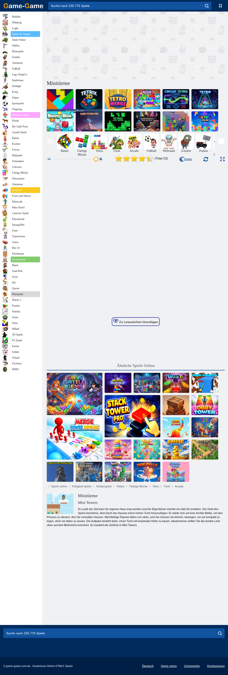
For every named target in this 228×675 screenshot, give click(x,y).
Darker (188, 159)
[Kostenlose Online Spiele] (23, 5)
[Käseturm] (176, 450)
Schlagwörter (192, 666)
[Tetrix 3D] (89, 99)
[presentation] (50, 141)
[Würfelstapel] (176, 427)
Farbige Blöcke (138, 486)
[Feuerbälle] (147, 472)
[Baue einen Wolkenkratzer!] (60, 472)
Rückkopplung (216, 666)
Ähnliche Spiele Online (136, 365)
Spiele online (59, 486)
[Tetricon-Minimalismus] (176, 121)
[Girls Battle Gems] (74, 394)
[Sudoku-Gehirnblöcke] (147, 99)
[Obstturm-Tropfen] (147, 450)
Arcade (178, 486)
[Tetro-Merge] (118, 99)
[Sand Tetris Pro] (89, 121)
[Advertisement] (91, 45)
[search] (207, 6)
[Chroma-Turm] (204, 427)
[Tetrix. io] (147, 383)
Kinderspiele (104, 486)
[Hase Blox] (60, 121)
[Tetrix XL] (176, 383)
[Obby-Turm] (204, 405)
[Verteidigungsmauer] (204, 450)
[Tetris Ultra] (204, 99)
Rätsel (120, 486)
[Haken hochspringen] (204, 383)
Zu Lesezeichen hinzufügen (138, 322)
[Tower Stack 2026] (176, 405)
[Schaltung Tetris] (176, 99)
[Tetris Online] (204, 121)
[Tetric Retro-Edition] (118, 121)
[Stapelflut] (176, 472)
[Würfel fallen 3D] (118, 472)
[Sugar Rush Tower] (118, 450)
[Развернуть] (222, 159)
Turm (166, 486)
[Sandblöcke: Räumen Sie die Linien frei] (147, 121)
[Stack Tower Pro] (132, 416)
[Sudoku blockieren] (118, 383)
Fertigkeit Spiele (81, 486)
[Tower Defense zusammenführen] (74, 438)
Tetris (155, 486)
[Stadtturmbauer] (89, 472)
